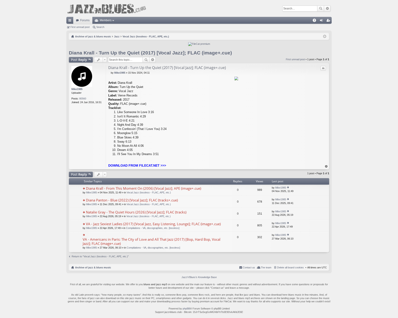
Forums (85, 20)
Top (326, 166)
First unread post (80, 27)
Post (79, 59)
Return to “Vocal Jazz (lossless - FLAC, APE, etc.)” (100, 256)
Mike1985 (76, 89)
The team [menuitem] (266, 267)
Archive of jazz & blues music (93, 267)
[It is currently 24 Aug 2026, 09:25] (324, 36)
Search (320, 8)
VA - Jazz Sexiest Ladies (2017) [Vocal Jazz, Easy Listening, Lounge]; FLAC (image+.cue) (153, 224)
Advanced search (327, 8)
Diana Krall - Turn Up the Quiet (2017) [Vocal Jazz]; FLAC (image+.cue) (150, 52)
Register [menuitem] (329, 21)
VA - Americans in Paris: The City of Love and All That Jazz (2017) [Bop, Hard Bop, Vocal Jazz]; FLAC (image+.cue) (151, 241)
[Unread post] (109, 72)
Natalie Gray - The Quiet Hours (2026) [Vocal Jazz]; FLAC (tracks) (136, 212)
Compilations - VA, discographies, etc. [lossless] (152, 228)
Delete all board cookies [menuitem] (290, 267)
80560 (82, 98)
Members (105, 20)
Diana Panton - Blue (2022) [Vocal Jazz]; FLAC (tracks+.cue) (132, 200)
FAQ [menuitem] (316, 21)
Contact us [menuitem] (249, 267)
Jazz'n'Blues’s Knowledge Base (199, 277)
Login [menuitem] (322, 21)
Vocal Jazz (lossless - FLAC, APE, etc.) (149, 192)
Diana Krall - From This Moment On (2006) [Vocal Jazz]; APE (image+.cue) (143, 188)
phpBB (186, 308)
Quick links (70, 21)
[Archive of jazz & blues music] (106, 8)
